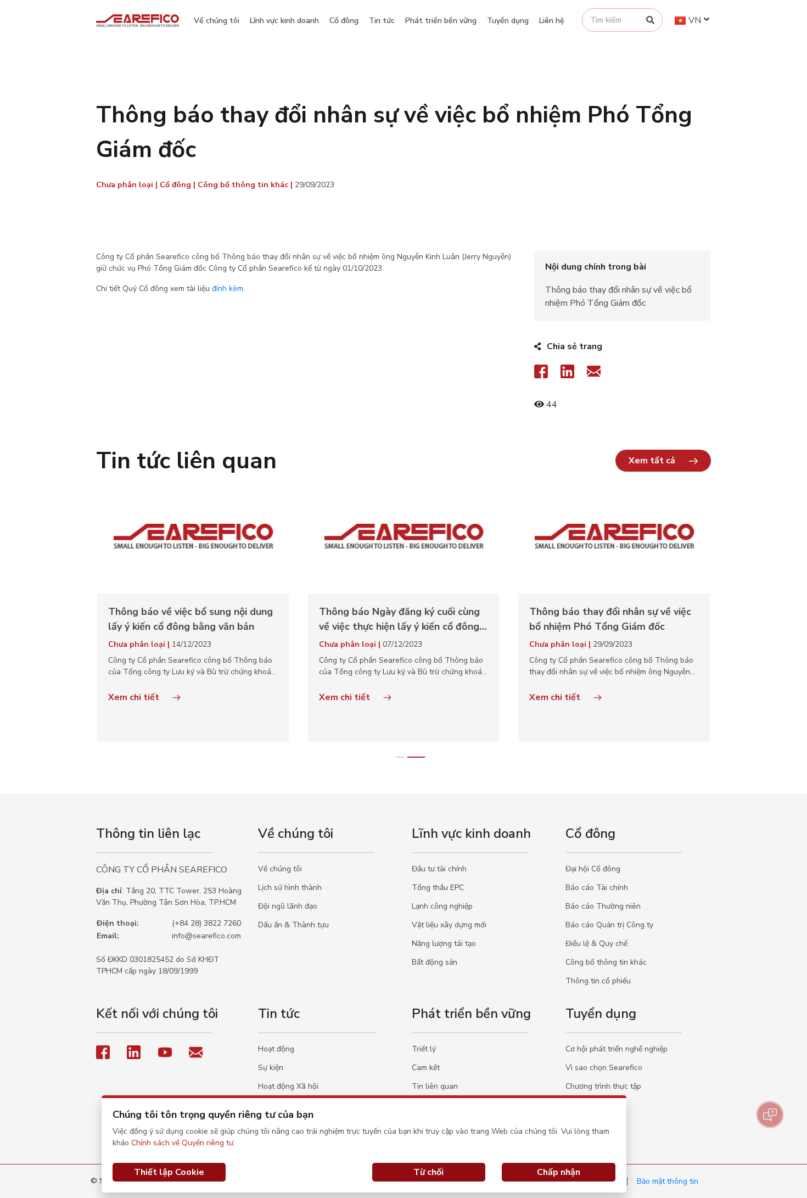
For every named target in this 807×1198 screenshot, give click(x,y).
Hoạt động (276, 1049)
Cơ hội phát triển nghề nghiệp (616, 1049)
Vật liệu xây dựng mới (449, 925)
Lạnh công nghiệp (442, 906)
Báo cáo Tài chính (596, 887)
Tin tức (382, 20)
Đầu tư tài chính (439, 869)
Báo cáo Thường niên (603, 906)
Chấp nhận (558, 1172)
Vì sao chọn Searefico (603, 1067)
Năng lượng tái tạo (444, 943)
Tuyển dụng (508, 20)
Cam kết (426, 1067)
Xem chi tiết (134, 697)
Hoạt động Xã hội (288, 1086)
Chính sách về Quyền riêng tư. (183, 1143)
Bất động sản (434, 962)
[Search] (650, 20)
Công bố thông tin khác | (246, 185)
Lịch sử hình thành (290, 887)
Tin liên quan (435, 1086)
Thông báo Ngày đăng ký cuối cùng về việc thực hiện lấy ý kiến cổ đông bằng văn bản (399, 619)
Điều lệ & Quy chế (596, 943)
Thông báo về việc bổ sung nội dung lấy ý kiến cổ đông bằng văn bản (190, 619)
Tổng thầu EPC (438, 887)
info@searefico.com (206, 936)
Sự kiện (270, 1067)
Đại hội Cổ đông (592, 869)
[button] (663, 461)
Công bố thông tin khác (606, 962)
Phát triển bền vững (441, 20)
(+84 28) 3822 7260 (206, 923)
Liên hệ (551, 20)
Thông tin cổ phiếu (598, 981)
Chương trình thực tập (603, 1086)
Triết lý (424, 1049)
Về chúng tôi (216, 20)
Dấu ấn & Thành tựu (293, 925)
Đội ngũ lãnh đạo (287, 906)
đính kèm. (228, 288)
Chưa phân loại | (128, 185)
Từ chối (428, 1172)
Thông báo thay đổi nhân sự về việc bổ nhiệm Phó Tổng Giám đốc (610, 619)
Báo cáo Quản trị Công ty (609, 925)
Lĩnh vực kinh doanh (284, 20)
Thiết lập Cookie (169, 1172)
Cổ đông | (179, 185)
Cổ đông (343, 20)
